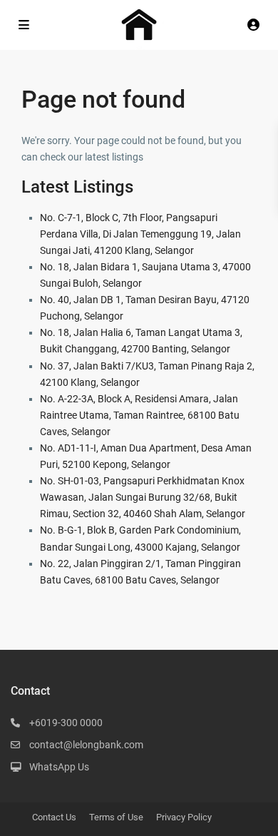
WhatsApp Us (59, 767)
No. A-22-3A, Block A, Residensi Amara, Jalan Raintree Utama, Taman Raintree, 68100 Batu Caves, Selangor (140, 415)
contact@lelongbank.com (86, 744)
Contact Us (54, 817)
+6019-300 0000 (66, 722)
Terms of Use (116, 817)
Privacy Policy (184, 817)
